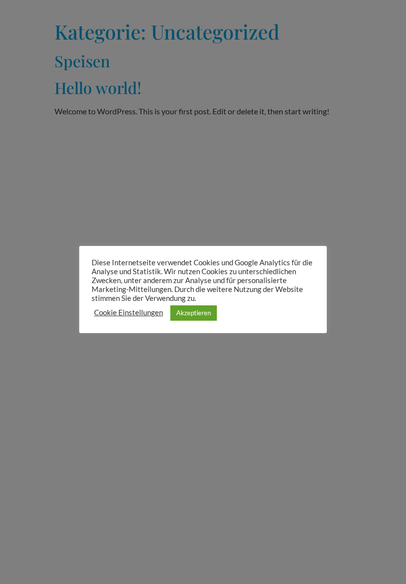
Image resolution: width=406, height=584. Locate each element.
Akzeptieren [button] (193, 313)
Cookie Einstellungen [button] (128, 312)
